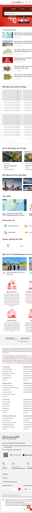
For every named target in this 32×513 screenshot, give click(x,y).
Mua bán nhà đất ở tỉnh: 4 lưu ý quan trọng (16, 273)
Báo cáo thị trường (6, 375)
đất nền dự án (27, 357)
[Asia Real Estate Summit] (23, 341)
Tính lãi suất (11, 232)
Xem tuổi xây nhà (13, 226)
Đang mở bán (7, 163)
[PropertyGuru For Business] (25, 338)
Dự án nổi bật (5, 399)
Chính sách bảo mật (20, 499)
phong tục (27, 328)
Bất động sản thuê (7, 383)
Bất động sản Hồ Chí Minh (8, 373)
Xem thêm (4, 380)
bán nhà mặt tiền (10, 301)
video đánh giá (9, 322)
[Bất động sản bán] (12, 284)
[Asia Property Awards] (12, 338)
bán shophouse (8, 304)
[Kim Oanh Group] (22, 246)
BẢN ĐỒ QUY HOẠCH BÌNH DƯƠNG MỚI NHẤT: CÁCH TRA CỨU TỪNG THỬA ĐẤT (15, 214)
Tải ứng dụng (20, 2)
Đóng (25, 509)
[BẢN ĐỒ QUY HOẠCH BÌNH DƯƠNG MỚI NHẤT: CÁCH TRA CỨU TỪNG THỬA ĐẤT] (14, 205)
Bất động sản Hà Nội (7, 371)
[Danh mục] (30, 2)
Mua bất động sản (6, 378)
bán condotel (20, 358)
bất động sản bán (15, 298)
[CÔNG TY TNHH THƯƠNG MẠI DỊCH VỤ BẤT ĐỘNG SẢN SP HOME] (8, 246)
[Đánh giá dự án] (12, 313)
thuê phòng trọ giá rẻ (13, 363)
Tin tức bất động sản (7, 369)
